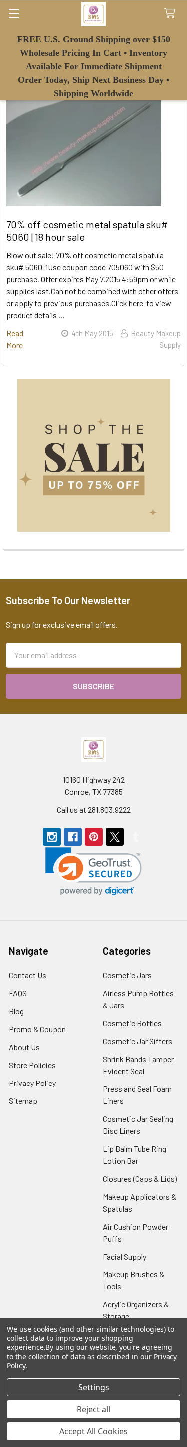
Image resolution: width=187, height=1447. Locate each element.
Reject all (93, 1409)
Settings (93, 1387)
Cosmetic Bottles (132, 1023)
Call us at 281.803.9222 (94, 809)
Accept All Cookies (93, 1431)
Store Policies (32, 1065)
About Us (24, 1047)
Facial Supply (124, 1256)
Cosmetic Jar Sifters (137, 1041)
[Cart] (172, 13)
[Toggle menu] (13, 13)
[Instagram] (52, 837)
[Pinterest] (94, 837)
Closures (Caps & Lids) (140, 1178)
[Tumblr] (136, 837)
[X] (115, 837)
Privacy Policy (32, 1082)
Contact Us (27, 975)
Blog (16, 1011)
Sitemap (23, 1100)
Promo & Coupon (37, 1029)
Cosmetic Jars (127, 975)
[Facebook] (73, 837)
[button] (93, 455)
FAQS (18, 993)
